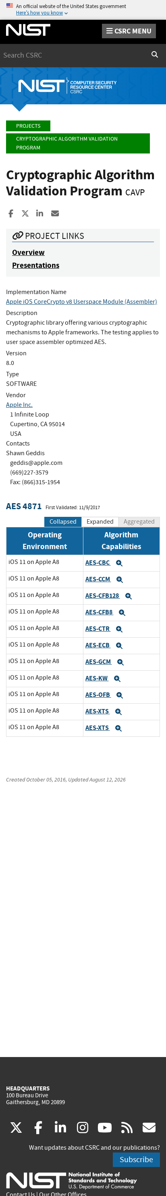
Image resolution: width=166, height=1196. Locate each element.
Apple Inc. (19, 405)
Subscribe (136, 1160)
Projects (28, 126)
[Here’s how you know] (83, 10)
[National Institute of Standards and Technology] (71, 1180)
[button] (119, 563)
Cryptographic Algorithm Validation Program (67, 143)
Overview (28, 252)
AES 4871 (24, 506)
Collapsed (63, 522)
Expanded (100, 522)
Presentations (35, 265)
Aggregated (139, 522)
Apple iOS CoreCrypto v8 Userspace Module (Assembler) (81, 302)
